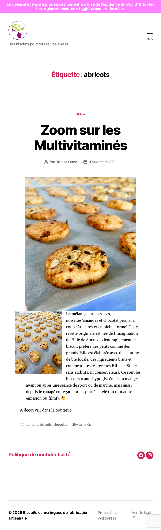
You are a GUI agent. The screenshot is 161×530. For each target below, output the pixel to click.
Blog (80, 114)
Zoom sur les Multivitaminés (80, 137)
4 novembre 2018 (103, 162)
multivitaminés (80, 424)
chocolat (60, 424)
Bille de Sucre (66, 162)
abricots (32, 424)
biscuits (46, 424)
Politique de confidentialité (39, 455)
